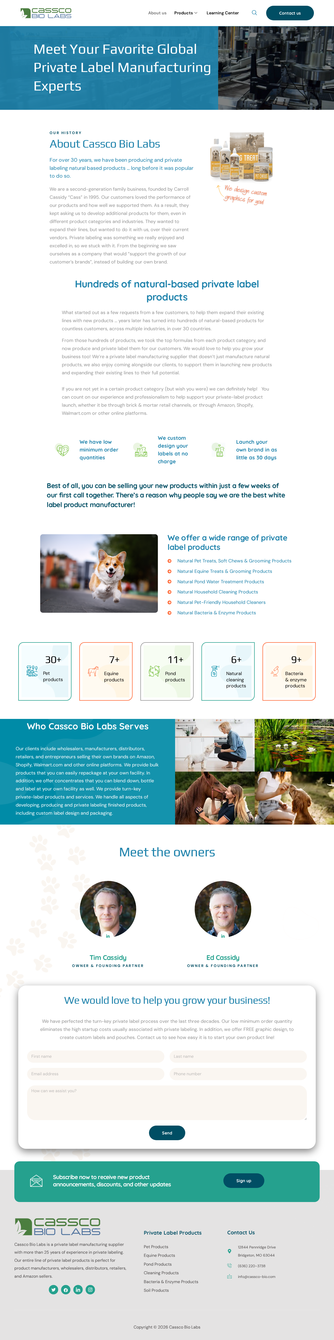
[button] (254, 13)
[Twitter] (53, 1289)
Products (183, 13)
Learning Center (223, 13)
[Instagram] (90, 1289)
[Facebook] (65, 1289)
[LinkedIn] (108, 937)
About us (157, 13)
